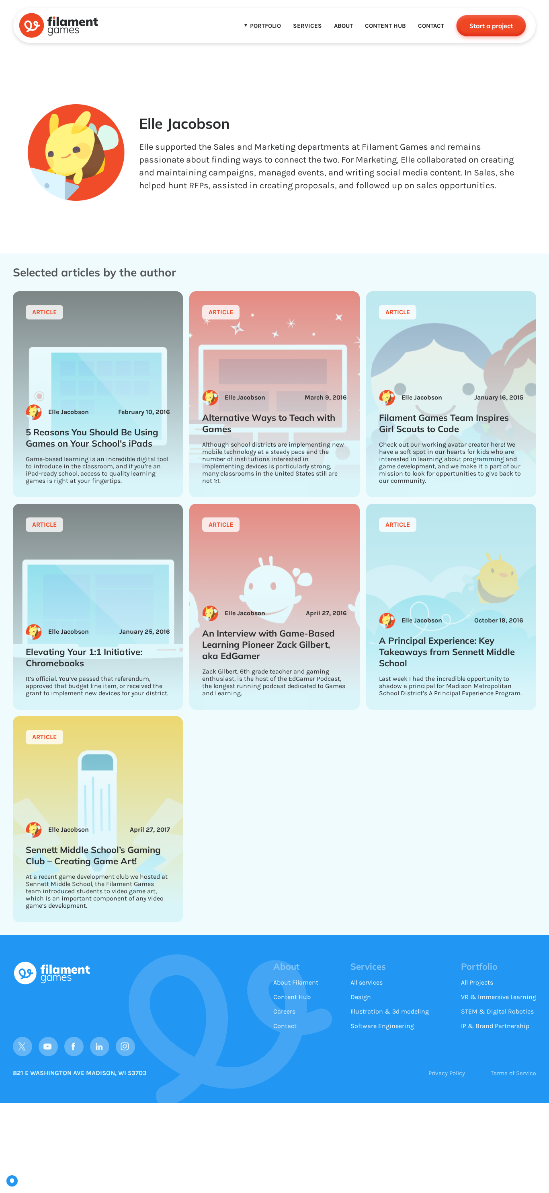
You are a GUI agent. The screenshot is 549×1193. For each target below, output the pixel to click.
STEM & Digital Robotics (497, 1011)
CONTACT (431, 25)
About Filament (295, 982)
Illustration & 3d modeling (389, 1011)
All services (366, 982)
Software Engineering (382, 1026)
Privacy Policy (446, 1073)
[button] (262, 26)
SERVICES (307, 25)
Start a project (491, 26)
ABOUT (343, 25)
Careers (284, 1011)
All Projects (477, 982)
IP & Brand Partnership (495, 1026)
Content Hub (292, 997)
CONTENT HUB (385, 25)
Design (360, 997)
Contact (285, 1026)
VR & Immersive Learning (498, 997)
